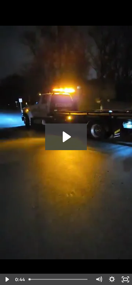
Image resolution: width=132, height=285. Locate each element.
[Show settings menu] (111, 279)
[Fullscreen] (125, 279)
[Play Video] (6, 279)
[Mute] (98, 279)
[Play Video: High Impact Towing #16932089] (66, 137)
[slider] (59, 279)
